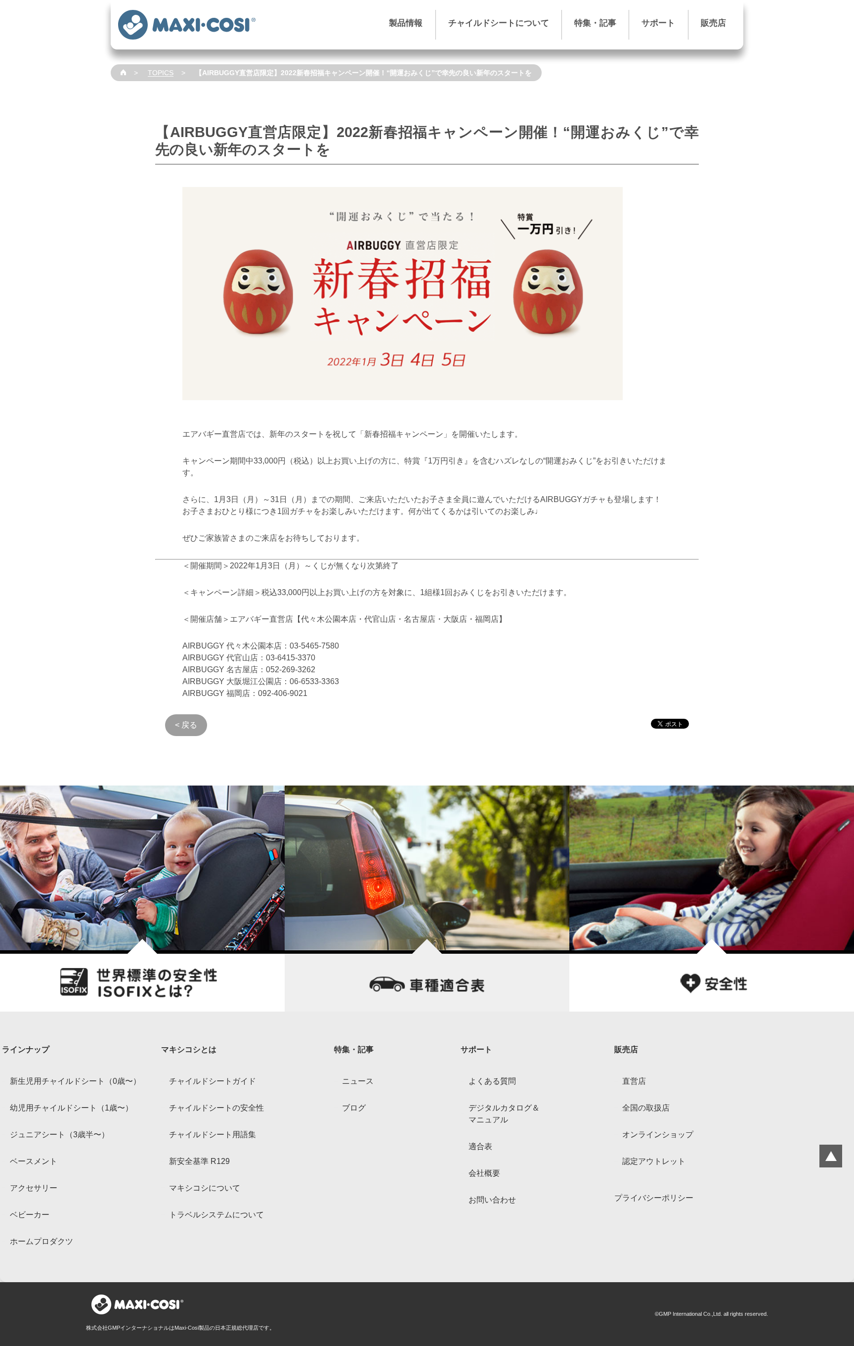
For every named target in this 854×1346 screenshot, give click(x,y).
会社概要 (484, 1173)
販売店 (713, 23)
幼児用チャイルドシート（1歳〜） (71, 1108)
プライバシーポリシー (653, 1198)
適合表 (480, 1146)
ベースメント (33, 1161)
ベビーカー (29, 1214)
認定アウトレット (653, 1161)
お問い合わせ (492, 1200)
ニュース (358, 1081)
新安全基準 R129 (199, 1161)
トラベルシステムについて (216, 1214)
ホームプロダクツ (41, 1241)
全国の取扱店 (646, 1108)
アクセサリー (33, 1188)
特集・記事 (595, 23)
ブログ (354, 1108)
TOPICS (160, 72)
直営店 (634, 1081)
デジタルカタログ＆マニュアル (504, 1114)
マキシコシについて (204, 1188)
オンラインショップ (657, 1134)
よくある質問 (492, 1081)
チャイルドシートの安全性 (216, 1108)
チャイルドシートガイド (212, 1081)
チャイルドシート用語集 (212, 1134)
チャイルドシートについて (498, 23)
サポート (658, 23)
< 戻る (186, 725)
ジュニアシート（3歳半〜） (59, 1134)
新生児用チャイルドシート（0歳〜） (75, 1081)
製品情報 (406, 23)
